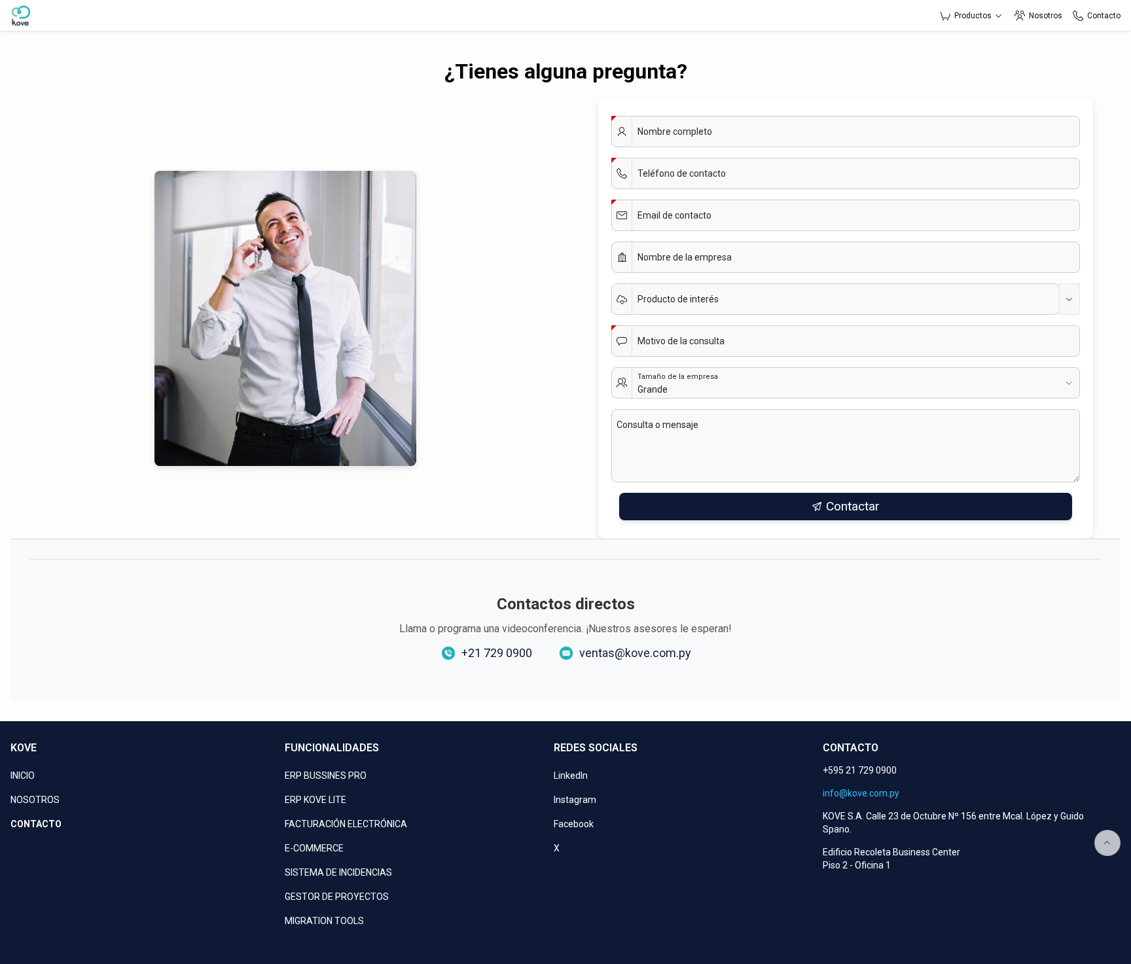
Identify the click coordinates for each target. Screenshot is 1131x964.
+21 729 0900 (496, 653)
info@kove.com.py (861, 793)
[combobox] (835, 299)
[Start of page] (1107, 843)
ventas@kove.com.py (635, 653)
